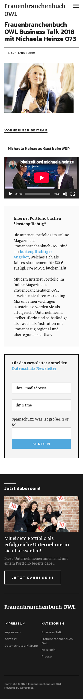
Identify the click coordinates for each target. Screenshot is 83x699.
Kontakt (10, 639)
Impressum (12, 632)
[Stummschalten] (65, 194)
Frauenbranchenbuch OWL (34, 10)
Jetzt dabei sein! (33, 577)
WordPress (26, 688)
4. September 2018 (21, 53)
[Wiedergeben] (10, 194)
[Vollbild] (72, 194)
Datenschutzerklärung (21, 645)
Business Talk (52, 632)
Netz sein (48, 649)
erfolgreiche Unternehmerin (36, 544)
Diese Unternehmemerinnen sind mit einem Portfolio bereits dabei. (36, 561)
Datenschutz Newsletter (34, 368)
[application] (41, 177)
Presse (47, 656)
